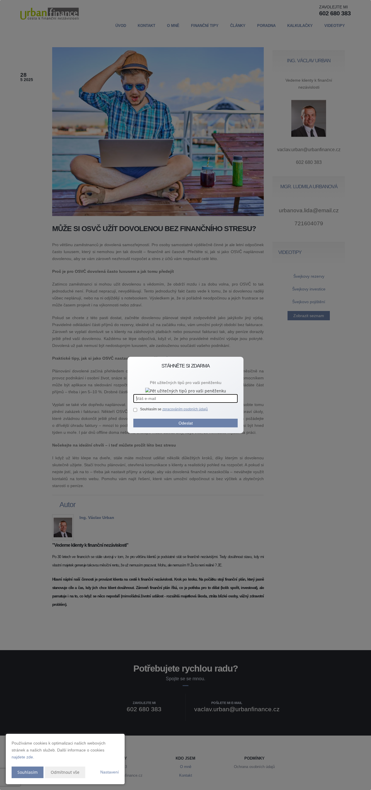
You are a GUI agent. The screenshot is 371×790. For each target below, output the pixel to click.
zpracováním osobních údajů (185, 409)
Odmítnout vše (65, 772)
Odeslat (186, 423)
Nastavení (109, 772)
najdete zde (22, 757)
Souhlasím (27, 772)
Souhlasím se (151, 409)
